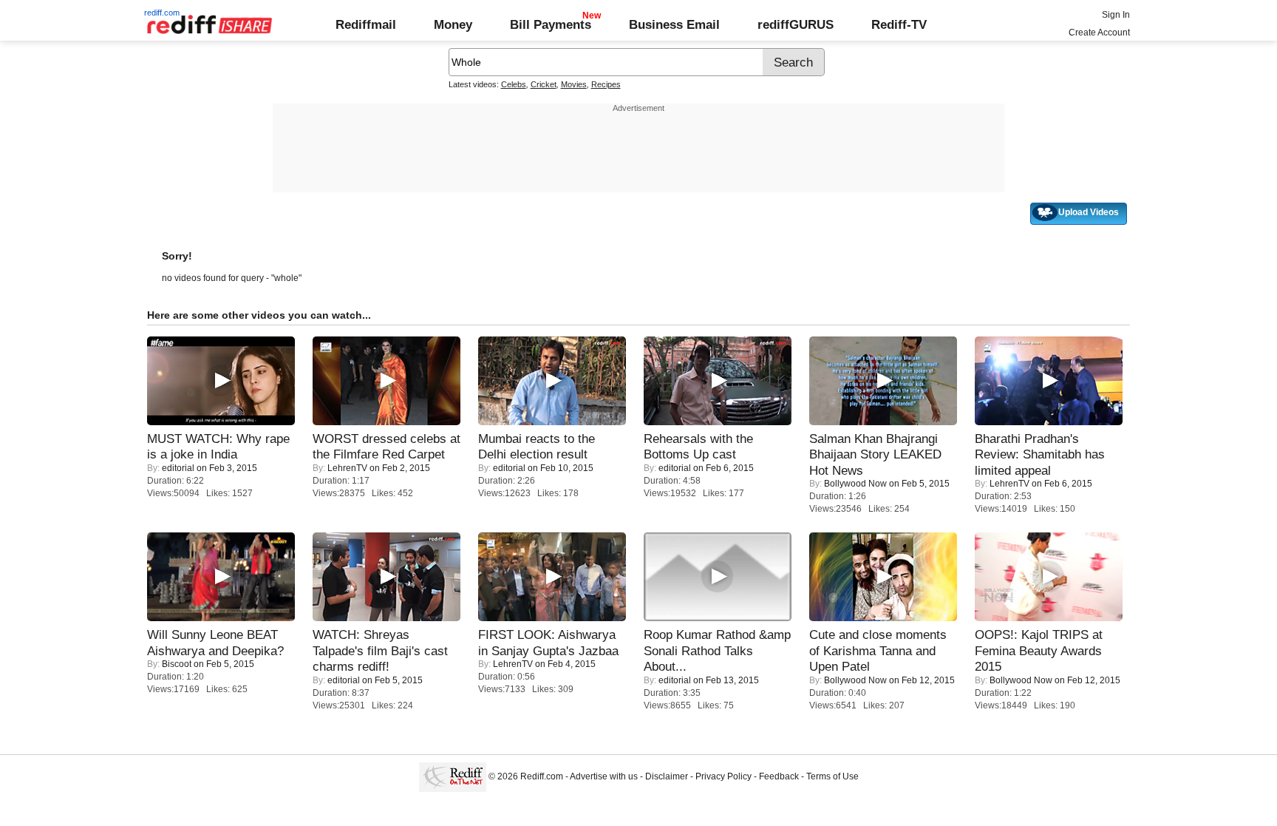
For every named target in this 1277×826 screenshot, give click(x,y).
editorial (178, 468)
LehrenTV (347, 468)
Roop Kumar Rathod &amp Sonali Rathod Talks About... (717, 650)
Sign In (1116, 15)
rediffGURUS (795, 24)
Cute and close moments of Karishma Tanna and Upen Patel (878, 650)
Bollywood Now (855, 483)
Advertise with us (604, 776)
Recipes (606, 84)
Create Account (1099, 32)
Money (453, 24)
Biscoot (176, 664)
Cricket (543, 84)
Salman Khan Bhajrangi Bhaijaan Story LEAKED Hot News (875, 454)
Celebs (513, 84)
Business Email (674, 24)
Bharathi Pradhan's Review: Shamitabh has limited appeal (1040, 454)
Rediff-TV (899, 24)
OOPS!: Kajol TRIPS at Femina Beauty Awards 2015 (1039, 650)
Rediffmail (366, 24)
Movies (574, 84)
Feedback (779, 776)
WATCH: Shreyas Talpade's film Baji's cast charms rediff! (380, 650)
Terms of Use (832, 776)
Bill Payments (550, 24)
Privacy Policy (723, 776)
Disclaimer (666, 776)
